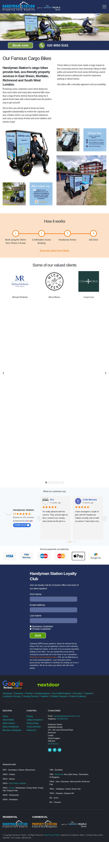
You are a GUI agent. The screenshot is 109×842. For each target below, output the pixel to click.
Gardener (44, 696)
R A (52, 500)
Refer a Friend (9, 723)
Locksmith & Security (11, 696)
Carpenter (88, 693)
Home (5, 716)
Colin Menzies (90, 500)
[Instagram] (59, 750)
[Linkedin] (50, 750)
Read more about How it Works (54, 250)
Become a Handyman (12, 730)
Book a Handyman (11, 727)
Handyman (7, 693)
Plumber (29, 693)
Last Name (35, 615)
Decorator (77, 693)
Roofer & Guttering (77, 696)
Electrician (18, 693)
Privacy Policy (33, 723)
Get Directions (53, 744)
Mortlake (22, 783)
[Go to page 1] (69, 542)
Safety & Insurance (35, 720)
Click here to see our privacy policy (43, 657)
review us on (21, 525)
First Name (35, 594)
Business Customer (42, 626)
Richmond (59, 774)
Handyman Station (23, 510)
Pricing (29, 716)
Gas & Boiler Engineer (61, 693)
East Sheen (13, 783)
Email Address (37, 605)
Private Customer (41, 629)
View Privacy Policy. (52, 835)
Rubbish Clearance (59, 696)
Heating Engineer (42, 693)
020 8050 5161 (57, 45)
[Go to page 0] (67, 541)
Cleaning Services (30, 696)
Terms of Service (34, 727)
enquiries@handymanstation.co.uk (66, 716)
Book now (20, 45)
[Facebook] (54, 750)
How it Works (8, 720)
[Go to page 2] (71, 541)
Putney (12, 788)
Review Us (31, 730)
